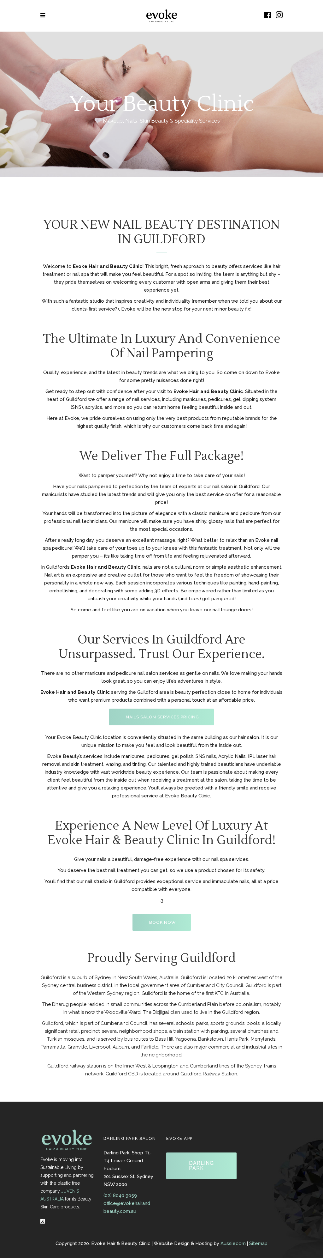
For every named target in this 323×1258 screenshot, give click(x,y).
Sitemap (258, 1243)
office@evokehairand (126, 1203)
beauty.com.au (119, 1211)
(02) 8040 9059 (120, 1195)
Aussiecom (233, 1243)
